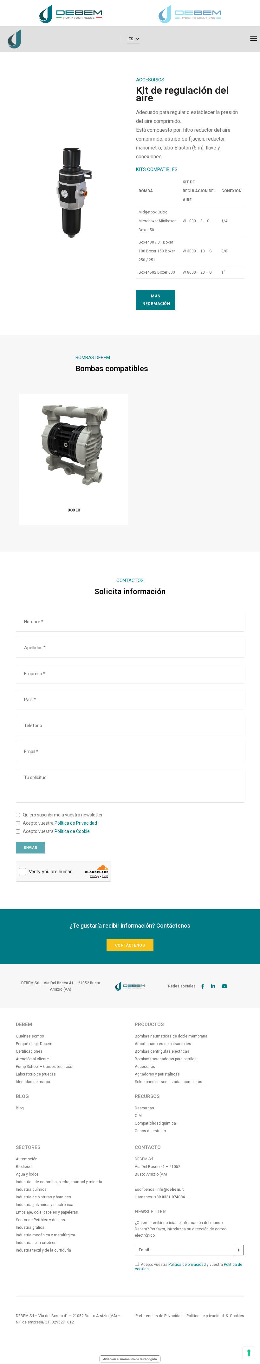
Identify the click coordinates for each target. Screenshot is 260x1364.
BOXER (74, 510)
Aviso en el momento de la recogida (130, 1359)
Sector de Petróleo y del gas (40, 1220)
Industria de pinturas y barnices (43, 1197)
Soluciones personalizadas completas (168, 1082)
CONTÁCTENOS (130, 945)
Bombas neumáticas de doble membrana (171, 1036)
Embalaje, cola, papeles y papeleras (47, 1212)
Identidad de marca (33, 1082)
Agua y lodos (27, 1174)
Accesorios (145, 1066)
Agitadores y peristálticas (157, 1074)
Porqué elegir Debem (34, 1044)
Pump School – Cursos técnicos (44, 1066)
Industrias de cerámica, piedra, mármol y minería (59, 1182)
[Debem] (14, 38)
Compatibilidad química (155, 1123)
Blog (20, 1108)
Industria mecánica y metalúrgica (45, 1235)
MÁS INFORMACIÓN (155, 300)
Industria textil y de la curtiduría (43, 1250)
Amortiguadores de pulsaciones (163, 1044)
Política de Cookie (72, 831)
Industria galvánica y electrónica (44, 1204)
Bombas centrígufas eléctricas (162, 1051)
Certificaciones (29, 1051)
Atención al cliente (32, 1059)
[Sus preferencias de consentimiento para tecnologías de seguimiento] (249, 1353)
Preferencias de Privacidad (159, 1316)
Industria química (31, 1189)
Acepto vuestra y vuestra (188, 1266)
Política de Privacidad (76, 823)
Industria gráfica (30, 1227)
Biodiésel (24, 1166)
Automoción (26, 1159)
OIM (138, 1115)
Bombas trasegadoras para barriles (166, 1059)
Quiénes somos (30, 1036)
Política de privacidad (187, 1264)
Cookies (237, 1316)
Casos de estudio (150, 1131)
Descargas (144, 1108)
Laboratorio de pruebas (36, 1074)
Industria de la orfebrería (37, 1242)
